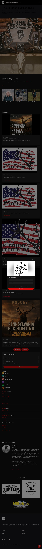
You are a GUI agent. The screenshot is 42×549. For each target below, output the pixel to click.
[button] (32, 260)
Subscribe (21, 288)
